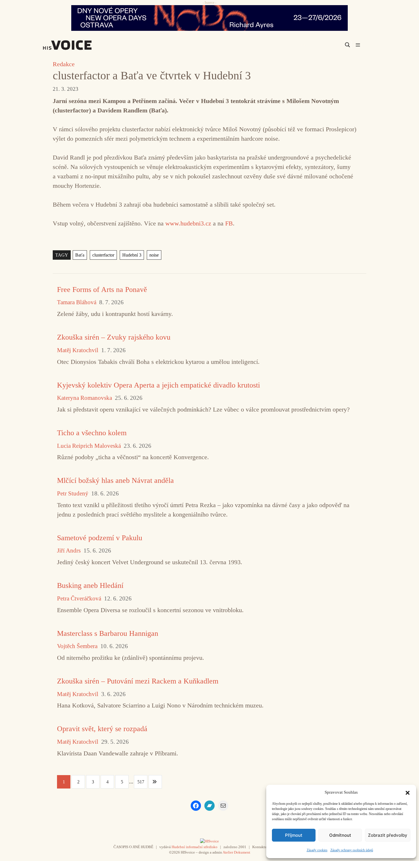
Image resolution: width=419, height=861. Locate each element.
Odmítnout (340, 835)
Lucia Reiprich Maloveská (89, 446)
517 (140, 781)
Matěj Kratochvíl (77, 350)
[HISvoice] (80, 45)
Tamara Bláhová (76, 302)
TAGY (61, 255)
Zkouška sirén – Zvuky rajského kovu (113, 337)
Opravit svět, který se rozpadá (102, 729)
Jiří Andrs (69, 551)
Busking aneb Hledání (90, 585)
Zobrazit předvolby (387, 835)
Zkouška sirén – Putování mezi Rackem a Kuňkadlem (137, 681)
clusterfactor (103, 255)
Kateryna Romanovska (84, 398)
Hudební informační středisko (194, 847)
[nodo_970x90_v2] (209, 18)
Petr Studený (72, 494)
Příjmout (293, 835)
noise (154, 255)
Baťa (79, 255)
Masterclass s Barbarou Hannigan (107, 633)
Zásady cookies (317, 850)
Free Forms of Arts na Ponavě (102, 289)
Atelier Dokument (236, 852)
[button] (407, 792)
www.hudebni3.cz (188, 223)
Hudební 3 (131, 255)
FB (229, 223)
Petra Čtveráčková (79, 599)
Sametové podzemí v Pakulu (99, 538)
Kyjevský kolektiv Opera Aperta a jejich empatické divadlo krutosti (158, 385)
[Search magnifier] (347, 45)
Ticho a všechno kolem (92, 433)
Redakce (64, 64)
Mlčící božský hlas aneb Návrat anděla (115, 480)
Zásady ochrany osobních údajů (351, 850)
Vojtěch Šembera (77, 646)
